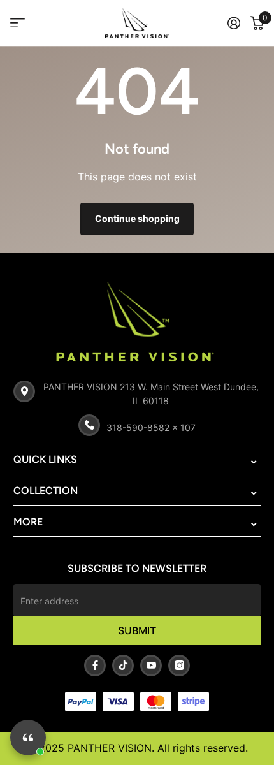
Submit (137, 630)
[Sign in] (233, 23)
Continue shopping (137, 218)
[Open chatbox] (28, 737)
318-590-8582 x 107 (151, 427)
